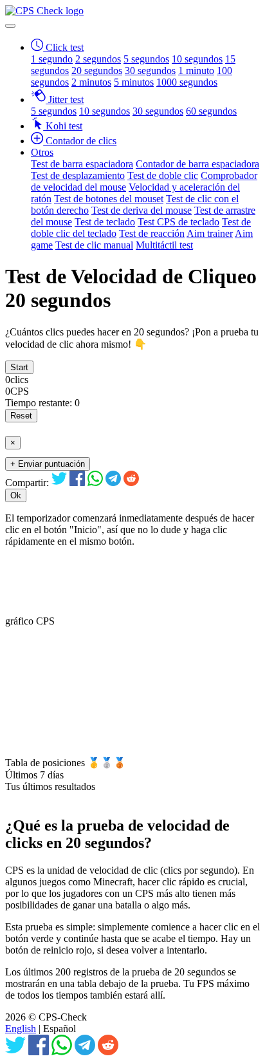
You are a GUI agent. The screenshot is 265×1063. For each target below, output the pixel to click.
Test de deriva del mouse (141, 210)
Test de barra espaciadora (82, 163)
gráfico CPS (30, 621)
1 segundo (52, 58)
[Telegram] (113, 482)
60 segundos (211, 111)
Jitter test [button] (65, 99)
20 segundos (96, 70)
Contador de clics (79, 140)
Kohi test (62, 125)
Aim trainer (210, 233)
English (20, 1028)
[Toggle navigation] (10, 26)
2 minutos (91, 82)
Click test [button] (63, 47)
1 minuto (196, 70)
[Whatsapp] (95, 482)
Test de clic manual (94, 245)
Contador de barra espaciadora (197, 163)
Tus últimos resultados (50, 786)
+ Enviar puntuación (47, 464)
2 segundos (98, 58)
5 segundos (146, 58)
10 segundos (197, 58)
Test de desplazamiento (78, 175)
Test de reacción (152, 233)
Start (19, 367)
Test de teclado (105, 221)
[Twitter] (59, 482)
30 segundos (150, 70)
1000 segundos (186, 82)
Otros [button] (42, 152)
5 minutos (134, 82)
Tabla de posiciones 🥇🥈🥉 (65, 762)
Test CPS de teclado (178, 221)
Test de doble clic (162, 175)
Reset (21, 415)
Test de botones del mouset (108, 198)
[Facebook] (77, 482)
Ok (15, 495)
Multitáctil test (164, 245)
